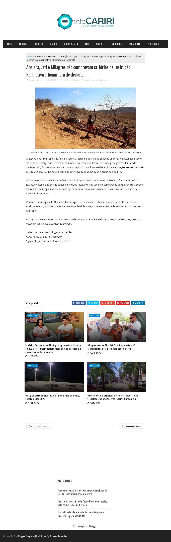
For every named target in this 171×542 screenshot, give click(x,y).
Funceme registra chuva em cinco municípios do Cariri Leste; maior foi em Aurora (82, 492)
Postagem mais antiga (131, 426)
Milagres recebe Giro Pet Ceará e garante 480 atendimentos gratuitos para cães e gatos (111, 346)
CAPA (9, 44)
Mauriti (100, 44)
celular (68, 232)
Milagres (117, 44)
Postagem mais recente (39, 426)
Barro (53, 44)
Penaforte (134, 44)
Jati (87, 44)
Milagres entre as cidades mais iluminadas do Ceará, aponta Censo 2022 (52, 397)
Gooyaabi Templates (58, 536)
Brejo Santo (71, 44)
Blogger (93, 526)
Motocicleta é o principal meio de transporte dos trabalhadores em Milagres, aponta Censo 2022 (113, 397)
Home (31, 56)
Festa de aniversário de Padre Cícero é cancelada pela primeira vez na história (83, 503)
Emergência (65, 56)
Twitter (67, 241)
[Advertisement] (85, 271)
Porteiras (153, 44)
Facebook (56, 236)
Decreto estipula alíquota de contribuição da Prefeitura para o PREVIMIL (81, 514)
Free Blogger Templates (24, 536)
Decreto (52, 56)
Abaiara (23, 44)
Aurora (39, 44)
